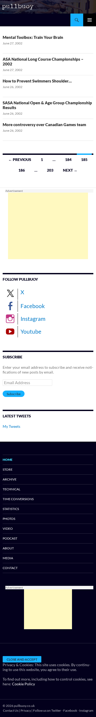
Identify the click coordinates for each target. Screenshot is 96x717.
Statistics (11, 509)
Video (8, 529)
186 (21, 170)
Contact (10, 568)
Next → (70, 170)
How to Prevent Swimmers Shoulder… (37, 80)
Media (8, 558)
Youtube (31, 331)
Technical (11, 489)
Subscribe (14, 394)
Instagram (33, 318)
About (8, 548)
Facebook (33, 305)
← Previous (19, 159)
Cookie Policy (23, 684)
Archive (10, 479)
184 (68, 159)
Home (8, 460)
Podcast (10, 538)
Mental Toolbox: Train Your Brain (33, 37)
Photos (9, 519)
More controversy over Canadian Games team (44, 124)
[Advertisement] (48, 226)
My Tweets (11, 426)
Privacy (26, 710)
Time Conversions (18, 499)
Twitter (56, 710)
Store (8, 469)
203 (50, 170)
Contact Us (10, 710)
